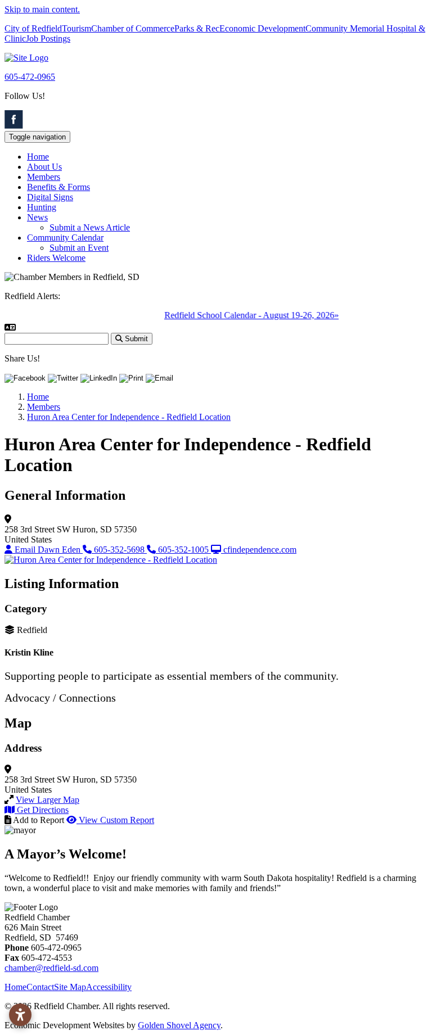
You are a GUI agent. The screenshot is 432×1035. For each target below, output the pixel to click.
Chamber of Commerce (132, 28)
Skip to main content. (42, 9)
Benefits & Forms (58, 187)
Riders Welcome (56, 258)
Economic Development (262, 28)
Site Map (70, 987)
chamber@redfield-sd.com (51, 968)
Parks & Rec (196, 28)
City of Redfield (33, 28)
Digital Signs (50, 197)
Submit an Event (79, 247)
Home (38, 156)
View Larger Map (47, 800)
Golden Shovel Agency (179, 1025)
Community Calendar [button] (65, 237)
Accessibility (109, 987)
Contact (40, 987)
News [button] (37, 217)
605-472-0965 (29, 77)
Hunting (41, 207)
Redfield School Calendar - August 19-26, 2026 (245, 315)
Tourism (76, 28)
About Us (44, 166)
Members (43, 177)
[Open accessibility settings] (20, 1015)
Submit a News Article (90, 227)
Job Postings (48, 38)
